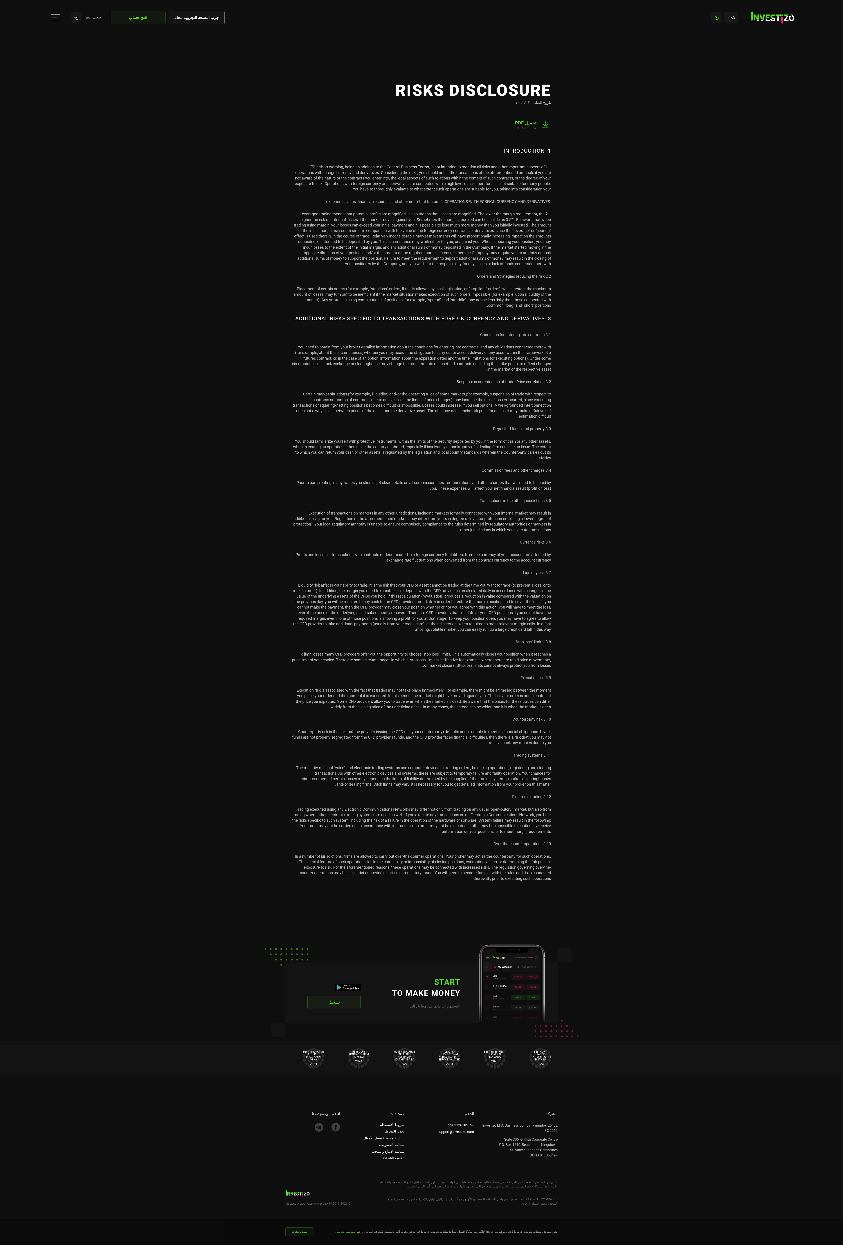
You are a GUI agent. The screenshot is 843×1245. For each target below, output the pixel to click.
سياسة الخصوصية (391, 1145)
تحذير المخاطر (394, 1131)
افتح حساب (138, 17)
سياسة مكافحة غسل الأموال (383, 1138)
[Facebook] (335, 1127)
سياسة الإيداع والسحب (388, 1151)
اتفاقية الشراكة (393, 1158)
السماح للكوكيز (299, 1231)
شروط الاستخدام (392, 1125)
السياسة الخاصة (346, 1231)
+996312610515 (461, 1125)
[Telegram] (319, 1127)
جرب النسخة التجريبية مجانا (197, 17)
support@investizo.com (456, 1132)
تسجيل (334, 1002)
